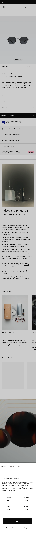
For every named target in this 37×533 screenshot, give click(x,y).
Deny (25, 528)
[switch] (26, 500)
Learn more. (26, 278)
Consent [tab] (4, 466)
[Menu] (33, 7)
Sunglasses (5, 13)
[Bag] (29, 7)
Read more (23, 87)
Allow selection (10, 528)
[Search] (22, 7)
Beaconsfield (7, 391)
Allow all (18, 521)
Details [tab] (12, 466)
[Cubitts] (6, 7)
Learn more (15, 151)
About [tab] (18, 466)
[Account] (26, 7)
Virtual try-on (18, 59)
